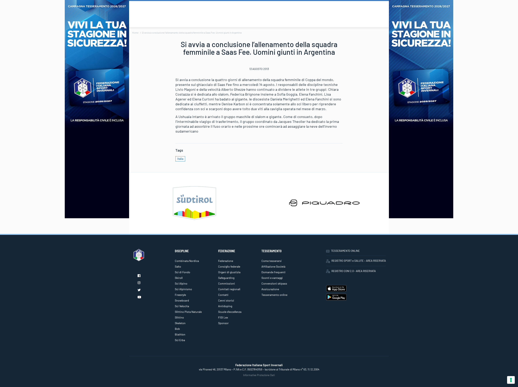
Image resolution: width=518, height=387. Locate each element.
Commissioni (226, 283)
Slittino (179, 317)
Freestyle (180, 294)
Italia (180, 158)
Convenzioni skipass (274, 283)
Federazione (225, 261)
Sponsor (223, 323)
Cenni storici (226, 300)
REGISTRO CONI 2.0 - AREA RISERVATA (353, 271)
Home (135, 32)
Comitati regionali (229, 289)
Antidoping (225, 306)
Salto (178, 266)
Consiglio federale (229, 266)
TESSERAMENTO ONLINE (345, 250)
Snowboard (182, 300)
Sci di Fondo (182, 272)
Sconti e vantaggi (272, 277)
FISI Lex (223, 317)
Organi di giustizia (229, 272)
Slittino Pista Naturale (188, 311)
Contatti (223, 294)
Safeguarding (226, 277)
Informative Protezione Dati (259, 375)
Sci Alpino (181, 283)
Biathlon (180, 334)
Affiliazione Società (273, 266)
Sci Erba (180, 340)
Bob (177, 328)
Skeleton (180, 323)
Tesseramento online (274, 294)
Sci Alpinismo (183, 289)
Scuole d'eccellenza (229, 311)
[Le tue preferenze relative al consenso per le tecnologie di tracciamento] (511, 380)
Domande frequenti (273, 272)
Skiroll (179, 277)
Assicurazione (270, 289)
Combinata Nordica (187, 261)
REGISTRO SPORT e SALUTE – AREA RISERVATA (358, 260)
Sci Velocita (182, 306)
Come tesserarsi (271, 261)
